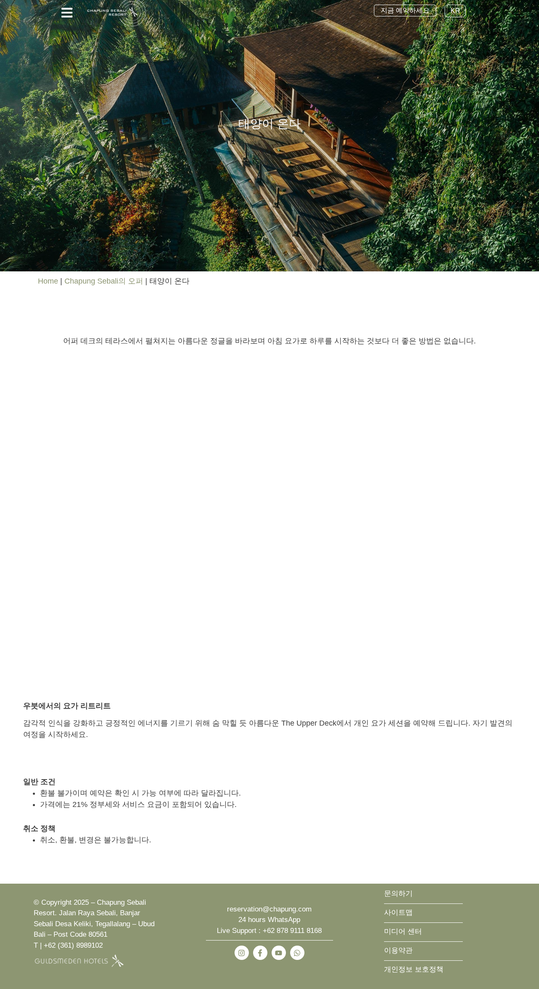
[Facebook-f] (260, 953)
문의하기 (398, 894)
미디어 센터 (403, 931)
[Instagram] (242, 953)
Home (48, 281)
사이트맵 (398, 913)
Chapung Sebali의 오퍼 (103, 281)
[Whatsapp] (297, 953)
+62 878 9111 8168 (292, 931)
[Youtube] (279, 953)
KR (455, 10)
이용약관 (398, 950)
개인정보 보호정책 (413, 969)
